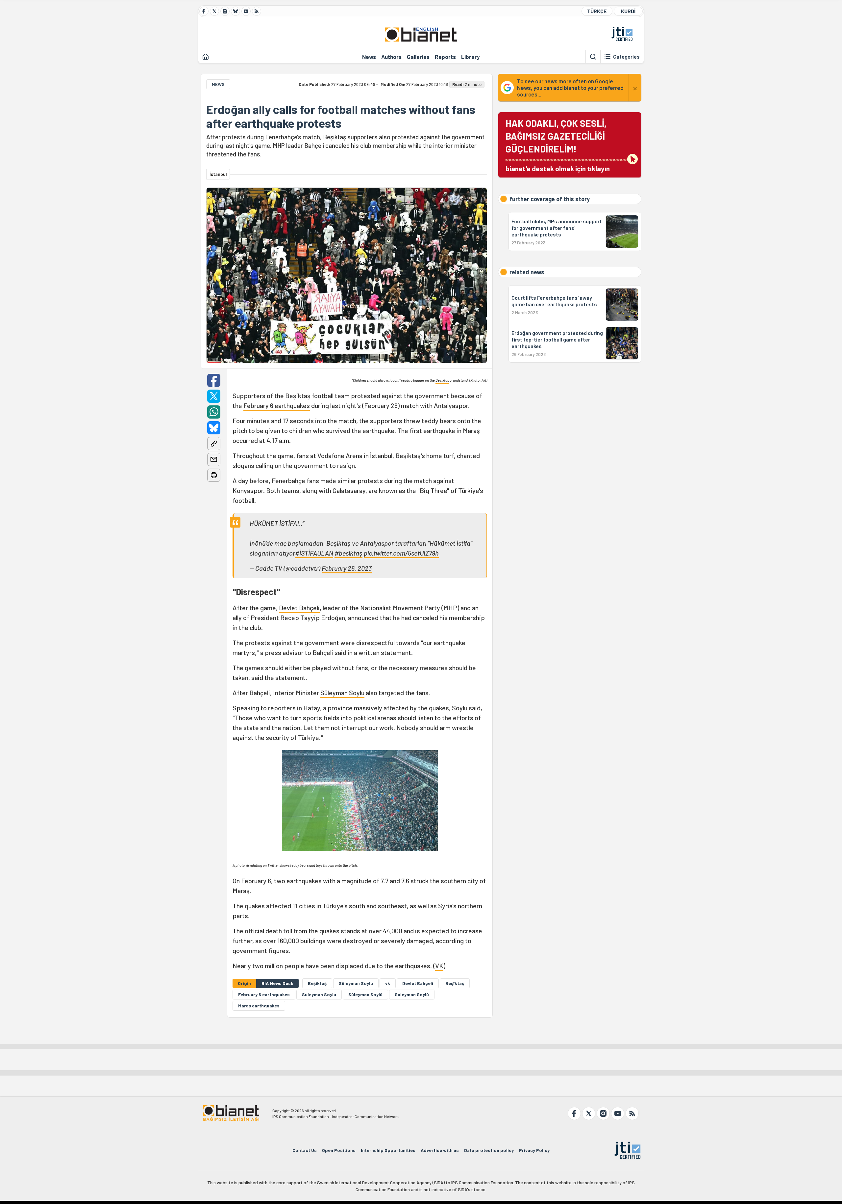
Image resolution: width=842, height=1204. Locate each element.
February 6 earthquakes (276, 405)
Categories (626, 56)
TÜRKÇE (597, 11)
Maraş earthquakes (259, 1005)
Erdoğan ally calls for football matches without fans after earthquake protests (340, 116)
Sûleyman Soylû (365, 994)
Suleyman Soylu (319, 994)
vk (387, 983)
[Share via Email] (213, 459)
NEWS (218, 84)
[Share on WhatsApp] (213, 412)
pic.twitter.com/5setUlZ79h (401, 553)
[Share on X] (213, 396)
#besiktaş (348, 553)
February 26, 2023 (347, 568)
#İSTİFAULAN (314, 553)
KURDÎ (628, 11)
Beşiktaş (442, 380)
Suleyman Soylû (412, 994)
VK (439, 966)
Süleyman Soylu (342, 693)
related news (526, 272)
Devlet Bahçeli (299, 608)
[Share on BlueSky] (213, 427)
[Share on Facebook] (213, 380)
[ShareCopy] (213, 443)
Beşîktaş (454, 983)
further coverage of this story (549, 199)
